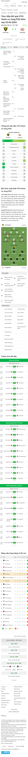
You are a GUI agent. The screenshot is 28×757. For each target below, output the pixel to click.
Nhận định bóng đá (5, 700)
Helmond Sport (6, 451)
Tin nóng (6, 5)
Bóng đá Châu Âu (18, 691)
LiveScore (4, 12)
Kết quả (16, 12)
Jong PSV (8, 366)
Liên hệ (4, 746)
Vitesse (20, 537)
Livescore (3, 707)
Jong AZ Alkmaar (8, 520)
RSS (2, 743)
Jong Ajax (21, 478)
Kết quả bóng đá (18, 701)
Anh (25, 5)
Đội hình (16, 47)
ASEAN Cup (13, 5)
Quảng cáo (10, 746)
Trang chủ (3, 686)
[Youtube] (20, 743)
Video (2, 691)
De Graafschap (22, 429)
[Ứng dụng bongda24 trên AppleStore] (16, 711)
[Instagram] (17, 743)
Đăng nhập (24, 2)
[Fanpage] (14, 743)
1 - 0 (14, 669)
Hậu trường (3, 704)
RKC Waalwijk (7, 508)
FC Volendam (22, 502)
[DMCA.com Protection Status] (5, 753)
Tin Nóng (3, 689)
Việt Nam (20, 5)
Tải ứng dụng (14, 709)
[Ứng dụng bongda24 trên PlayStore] (11, 711)
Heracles (21, 440)
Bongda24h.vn (16, 749)
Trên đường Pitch (5, 693)
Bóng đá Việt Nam (18, 686)
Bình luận (3, 698)
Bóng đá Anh (17, 689)
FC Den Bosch (7, 542)
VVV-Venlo (21, 366)
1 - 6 (14, 666)
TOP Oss (21, 491)
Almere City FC (22, 445)
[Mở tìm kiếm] (24, 4)
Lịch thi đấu (10, 12)
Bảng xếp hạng (22, 12)
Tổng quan (3, 47)
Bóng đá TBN (17, 693)
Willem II (8, 531)
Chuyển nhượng (5, 702)
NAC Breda (7, 434)
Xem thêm (14, 680)
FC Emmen (7, 473)
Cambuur (21, 467)
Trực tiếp (3, 695)
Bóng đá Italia (17, 695)
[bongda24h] (1, 6)
